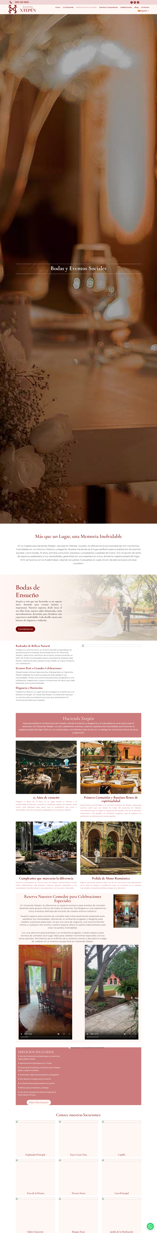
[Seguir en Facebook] (131, 2)
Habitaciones (126, 7)
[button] (150, 1226)
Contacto (145, 7)
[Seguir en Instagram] (135, 2)
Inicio (57, 7)
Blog (136, 7)
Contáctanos (25, 629)
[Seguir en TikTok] (138, 2)
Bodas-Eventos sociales (86, 7)
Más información (39, 1102)
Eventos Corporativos (108, 7)
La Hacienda (68, 7)
